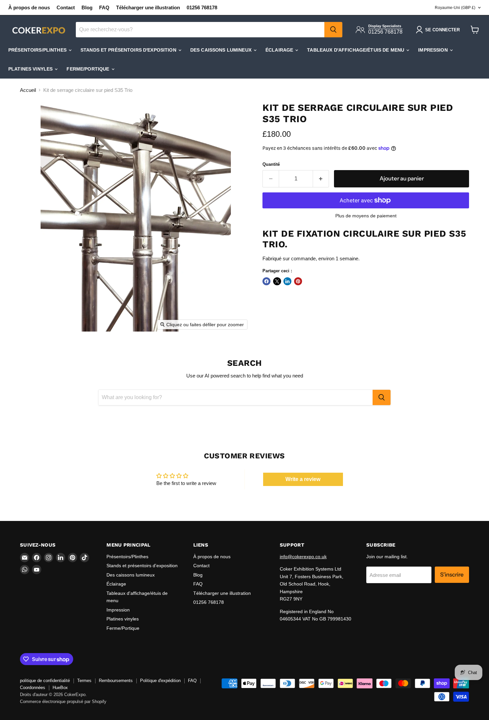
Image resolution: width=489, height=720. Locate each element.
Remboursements (116, 680)
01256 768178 (202, 7)
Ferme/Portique (88, 69)
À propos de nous (29, 7)
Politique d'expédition (160, 680)
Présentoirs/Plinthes (38, 50)
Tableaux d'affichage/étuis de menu (356, 50)
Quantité (271, 164)
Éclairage (279, 50)
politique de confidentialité (45, 680)
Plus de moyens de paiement (366, 215)
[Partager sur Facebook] (266, 281)
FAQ (104, 7)
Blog (87, 7)
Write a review (302, 479)
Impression (433, 50)
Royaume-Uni (455, 7)
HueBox (60, 687)
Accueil (28, 90)
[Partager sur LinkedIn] (287, 281)
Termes (84, 680)
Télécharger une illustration (148, 7)
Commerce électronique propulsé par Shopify (63, 701)
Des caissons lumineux (221, 50)
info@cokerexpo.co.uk (303, 556)
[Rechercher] (333, 29)
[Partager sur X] (277, 281)
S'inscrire (452, 574)
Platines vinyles (31, 69)
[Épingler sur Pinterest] (298, 281)
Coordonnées (32, 687)
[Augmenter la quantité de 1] (321, 178)
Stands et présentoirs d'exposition (129, 50)
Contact (66, 7)
